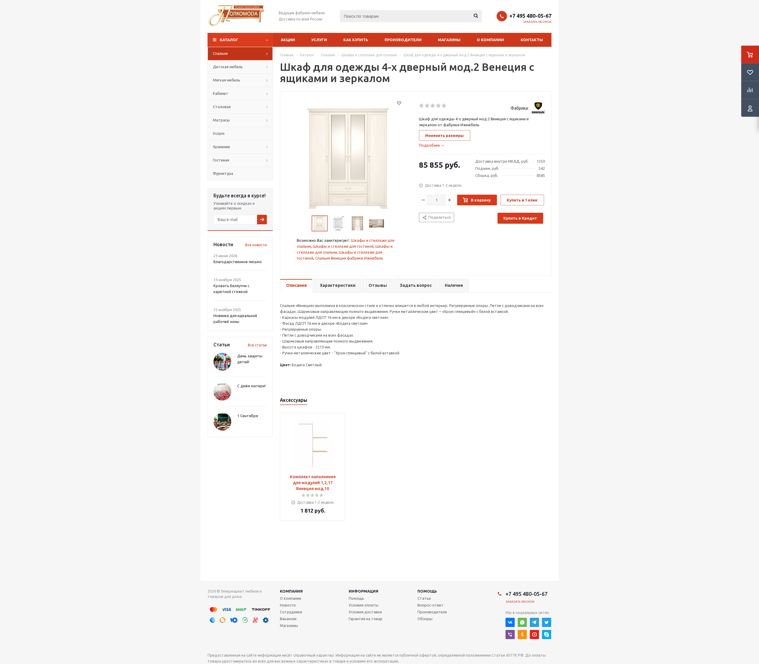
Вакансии (288, 619)
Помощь (427, 591)
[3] (433, 105)
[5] (444, 105)
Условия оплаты (363, 605)
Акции (288, 40)
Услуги (319, 40)
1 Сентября (247, 416)
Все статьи (257, 345)
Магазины (449, 40)
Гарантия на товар (365, 619)
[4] (438, 105)
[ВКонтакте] (510, 622)
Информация (363, 591)
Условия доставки (365, 612)
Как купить (355, 40)
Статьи (424, 598)
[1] (422, 105)
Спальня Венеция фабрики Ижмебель (349, 258)
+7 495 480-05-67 (530, 15)
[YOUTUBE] (534, 634)
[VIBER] (510, 634)
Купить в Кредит (520, 218)
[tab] (431, 145)
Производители (403, 40)
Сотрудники (291, 612)
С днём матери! (251, 386)
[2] (427, 105)
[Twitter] (546, 622)
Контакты (532, 40)
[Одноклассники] (522, 634)
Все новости (256, 245)
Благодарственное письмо (237, 262)
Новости (288, 605)
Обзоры (425, 619)
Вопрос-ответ (430, 605)
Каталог (229, 40)
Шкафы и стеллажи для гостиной (343, 246)
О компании (490, 40)
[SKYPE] (546, 634)
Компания (291, 591)
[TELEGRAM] (534, 622)
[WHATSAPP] (522, 622)
